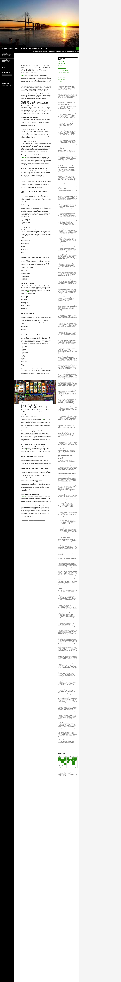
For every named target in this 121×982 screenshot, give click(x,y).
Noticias (77, 51)
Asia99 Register (28, 291)
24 (65, 763)
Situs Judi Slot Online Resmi (63, 70)
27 (73, 763)
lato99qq (36, 520)
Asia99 (22, 75)
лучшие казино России (67, 99)
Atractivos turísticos (69, 51)
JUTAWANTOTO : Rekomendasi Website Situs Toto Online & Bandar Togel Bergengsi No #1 (25, 48)
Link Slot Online (61, 61)
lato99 (31, 520)
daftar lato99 (25, 520)
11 (67, 760)
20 (73, 762)
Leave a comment (34, 72)
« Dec (60, 767)
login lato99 (42, 520)
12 (70, 760)
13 (73, 760)
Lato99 (42, 419)
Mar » (76, 767)
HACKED (63, 58)
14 (76, 760)
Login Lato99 (24, 449)
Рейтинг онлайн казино (68, 686)
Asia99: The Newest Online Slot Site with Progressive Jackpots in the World (35, 67)
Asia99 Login (24, 157)
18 (67, 762)
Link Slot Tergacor (61, 83)
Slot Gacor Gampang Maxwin (64, 72)
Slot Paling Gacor (61, 79)
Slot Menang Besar (62, 68)
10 (65, 760)
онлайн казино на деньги (63, 438)
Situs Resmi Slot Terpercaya (63, 74)
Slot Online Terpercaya (62, 65)
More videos (61, 745)
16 (62, 762)
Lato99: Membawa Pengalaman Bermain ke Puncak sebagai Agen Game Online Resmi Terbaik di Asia (36, 409)
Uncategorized (24, 63)
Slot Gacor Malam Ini (62, 77)
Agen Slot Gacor (61, 63)
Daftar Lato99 (24, 496)
